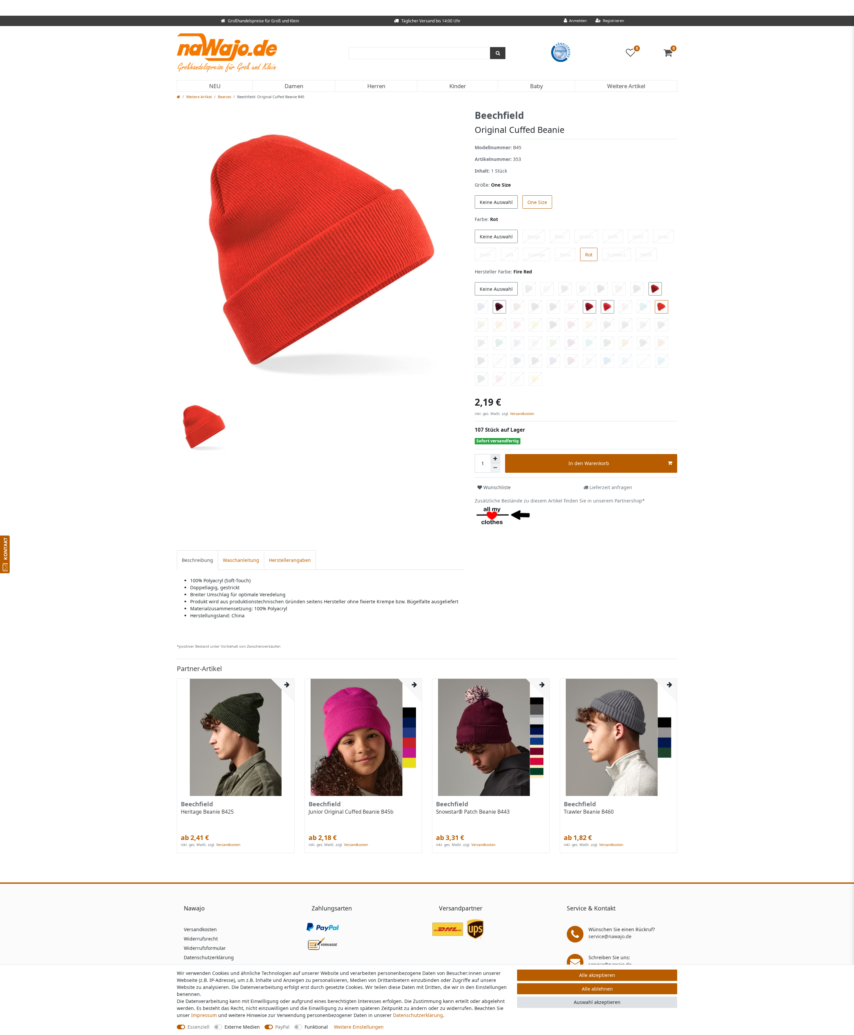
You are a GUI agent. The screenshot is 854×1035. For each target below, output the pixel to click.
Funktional (316, 1027)
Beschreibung (197, 560)
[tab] (197, 560)
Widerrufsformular (205, 948)
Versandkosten (521, 413)
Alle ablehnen (597, 989)
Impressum (204, 1015)
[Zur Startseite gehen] (178, 96)
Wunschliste (496, 487)
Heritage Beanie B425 (207, 812)
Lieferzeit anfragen (610, 487)
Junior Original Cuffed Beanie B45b (351, 812)
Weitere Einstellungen (359, 1027)
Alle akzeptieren (597, 975)
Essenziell (198, 1027)
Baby (536, 86)
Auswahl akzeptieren (597, 1002)
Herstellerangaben (290, 560)
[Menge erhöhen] (495, 458)
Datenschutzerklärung (209, 957)
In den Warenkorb (588, 463)
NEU (215, 86)
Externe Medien (242, 1027)
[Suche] (497, 53)
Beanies (224, 96)
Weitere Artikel (626, 86)
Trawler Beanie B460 (589, 812)
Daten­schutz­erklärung (418, 1015)
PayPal (282, 1027)
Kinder (457, 86)
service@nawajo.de (609, 936)
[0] (670, 54)
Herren (376, 86)
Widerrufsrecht (201, 939)
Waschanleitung (241, 560)
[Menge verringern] (495, 468)
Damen (294, 86)
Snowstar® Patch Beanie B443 (473, 812)
